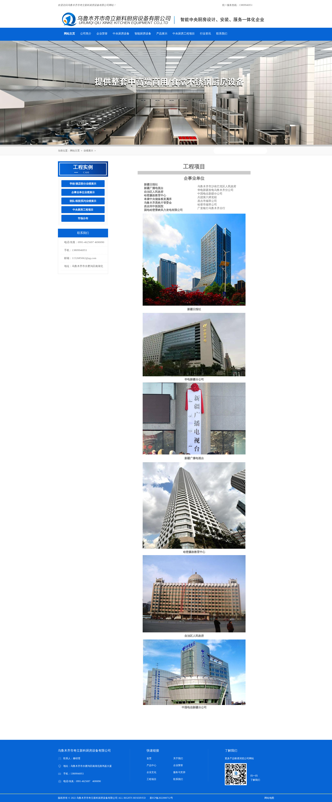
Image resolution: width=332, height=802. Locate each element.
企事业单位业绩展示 (83, 192)
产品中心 (151, 765)
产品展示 (161, 33)
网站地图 (269, 798)
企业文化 (151, 772)
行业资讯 (205, 33)
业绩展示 (88, 150)
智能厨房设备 (143, 33)
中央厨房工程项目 (184, 33)
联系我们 (221, 33)
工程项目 (151, 779)
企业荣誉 (102, 33)
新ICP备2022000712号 (161, 798)
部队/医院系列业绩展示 (83, 201)
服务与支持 (179, 772)
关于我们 (178, 758)
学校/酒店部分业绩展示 (83, 183)
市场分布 (83, 218)
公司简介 (85, 33)
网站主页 (75, 150)
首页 (149, 758)
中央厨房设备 (121, 33)
